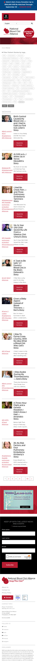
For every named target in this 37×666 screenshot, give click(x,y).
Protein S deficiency (8, 88)
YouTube (5, 635)
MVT (19, 83)
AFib (4, 55)
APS (21, 58)
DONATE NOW (25, 7)
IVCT (21, 77)
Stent (29, 93)
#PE (3, 138)
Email (4, 546)
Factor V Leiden (25, 66)
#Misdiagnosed (7, 170)
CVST (28, 63)
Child (29, 61)
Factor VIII (6, 69)
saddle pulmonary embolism (21, 91)
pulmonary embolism (27, 88)
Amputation (11, 55)
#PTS (7, 420)
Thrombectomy (7, 99)
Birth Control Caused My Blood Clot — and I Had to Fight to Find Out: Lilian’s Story (20, 123)
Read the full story (19, 144)
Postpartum (6, 85)
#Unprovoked (7, 464)
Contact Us (6, 590)
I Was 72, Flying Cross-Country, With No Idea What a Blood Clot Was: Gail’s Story (20, 341)
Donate (8, 597)
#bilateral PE (6, 168)
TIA (15, 99)
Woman (21, 102)
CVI (23, 63)
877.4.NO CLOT (11, 608)
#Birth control (7, 131)
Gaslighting (16, 72)
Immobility (16, 74)
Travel (20, 99)
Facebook (5, 629)
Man (18, 80)
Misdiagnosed (7, 83)
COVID (5, 63)
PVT (4, 91)
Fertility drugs (6, 72)
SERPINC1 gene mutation (10, 93)
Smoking (22, 93)
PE (30, 83)
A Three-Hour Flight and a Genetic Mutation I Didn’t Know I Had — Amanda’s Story (20, 411)
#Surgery (8, 318)
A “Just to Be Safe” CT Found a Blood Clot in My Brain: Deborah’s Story (20, 267)
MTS (14, 83)
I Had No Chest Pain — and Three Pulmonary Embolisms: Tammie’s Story (20, 194)
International (6, 77)
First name (6, 529)
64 (27, 478)
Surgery (5, 96)
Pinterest (5, 638)
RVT (9, 91)
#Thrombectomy (8, 209)
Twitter (5, 626)
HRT (4, 74)
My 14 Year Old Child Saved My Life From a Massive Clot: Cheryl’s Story (20, 231)
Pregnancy (15, 85)
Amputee (20, 55)
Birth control (15, 61)
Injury (23, 74)
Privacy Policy (6, 592)
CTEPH (17, 63)
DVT (10, 66)
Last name (6, 538)
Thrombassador (19, 96)
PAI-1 (25, 83)
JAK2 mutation (30, 77)
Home (3, 48)
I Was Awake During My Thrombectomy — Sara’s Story (21, 375)
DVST (4, 66)
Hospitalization (26, 72)
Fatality (24, 69)
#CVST (4, 278)
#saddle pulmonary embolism (6, 205)
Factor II (16, 66)
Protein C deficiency (26, 85)
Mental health (26, 80)
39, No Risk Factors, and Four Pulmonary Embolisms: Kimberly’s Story (19, 450)
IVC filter (15, 77)
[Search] (31, 23)
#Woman (8, 138)
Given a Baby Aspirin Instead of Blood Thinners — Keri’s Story (20, 304)
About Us (5, 587)
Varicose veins (7, 102)
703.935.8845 (9, 607)
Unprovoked (28, 99)
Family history (15, 69)
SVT (11, 96)
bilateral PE (6, 61)
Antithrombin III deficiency (10, 58)
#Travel (7, 351)
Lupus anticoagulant (9, 80)
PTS (18, 88)
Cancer (23, 61)
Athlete (27, 58)
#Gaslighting (6, 136)
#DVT (4, 133)
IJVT (9, 74)
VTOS (14, 102)
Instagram (6, 641)
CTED (11, 63)
